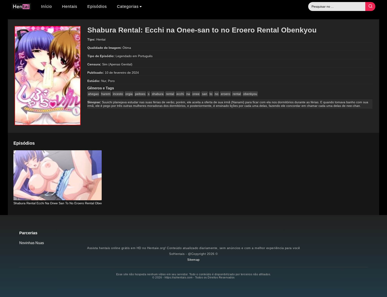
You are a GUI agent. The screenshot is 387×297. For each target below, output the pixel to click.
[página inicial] (21, 7)
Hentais (69, 6)
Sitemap (193, 259)
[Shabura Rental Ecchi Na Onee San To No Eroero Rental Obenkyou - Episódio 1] (57, 175)
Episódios (97, 6)
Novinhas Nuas (31, 243)
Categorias (128, 6)
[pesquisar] (370, 6)
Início (46, 6)
